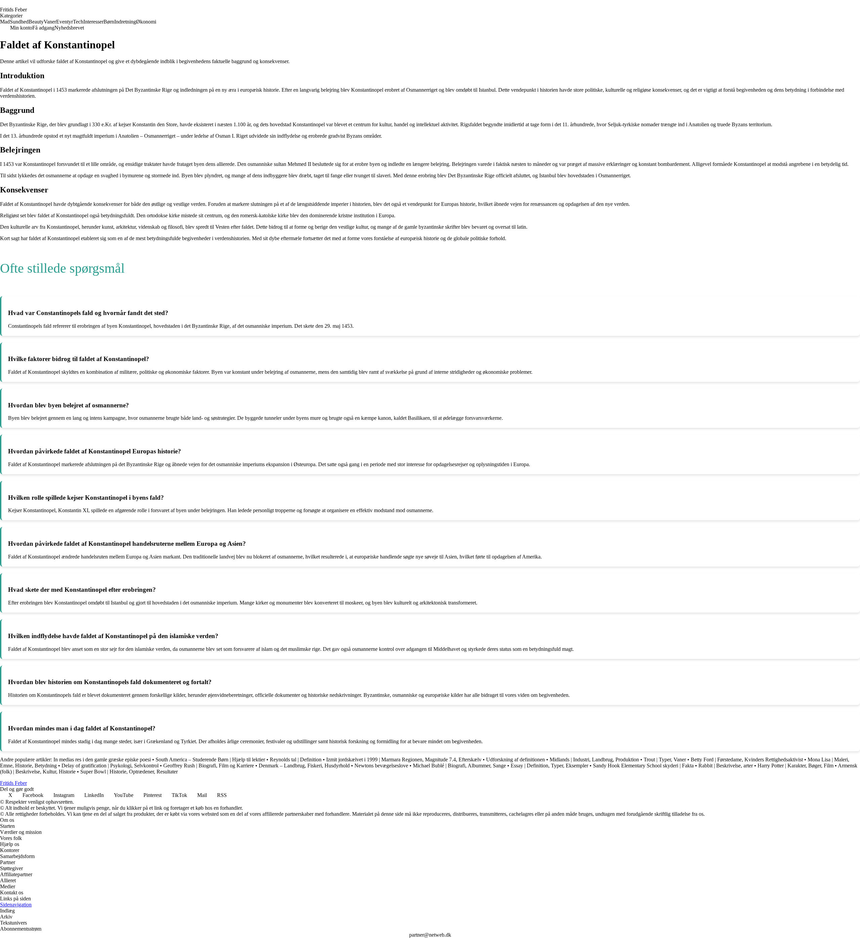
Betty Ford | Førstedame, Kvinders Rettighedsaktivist (747, 759)
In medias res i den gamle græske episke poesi (102, 759)
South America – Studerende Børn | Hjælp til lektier (210, 759)
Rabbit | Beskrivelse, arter (725, 765)
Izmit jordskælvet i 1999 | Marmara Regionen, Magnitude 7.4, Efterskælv (403, 759)
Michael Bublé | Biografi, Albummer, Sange (459, 765)
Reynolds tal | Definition (295, 759)
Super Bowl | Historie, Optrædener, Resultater (129, 771)
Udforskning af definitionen (515, 759)
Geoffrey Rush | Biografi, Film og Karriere (208, 765)
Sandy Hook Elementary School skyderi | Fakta (643, 765)
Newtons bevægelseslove (381, 765)
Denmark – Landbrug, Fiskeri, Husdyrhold (304, 765)
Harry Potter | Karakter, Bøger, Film (795, 765)
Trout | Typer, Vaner (665, 759)
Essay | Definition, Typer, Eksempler (549, 765)
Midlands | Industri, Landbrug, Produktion (594, 759)
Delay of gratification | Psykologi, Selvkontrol (110, 765)
